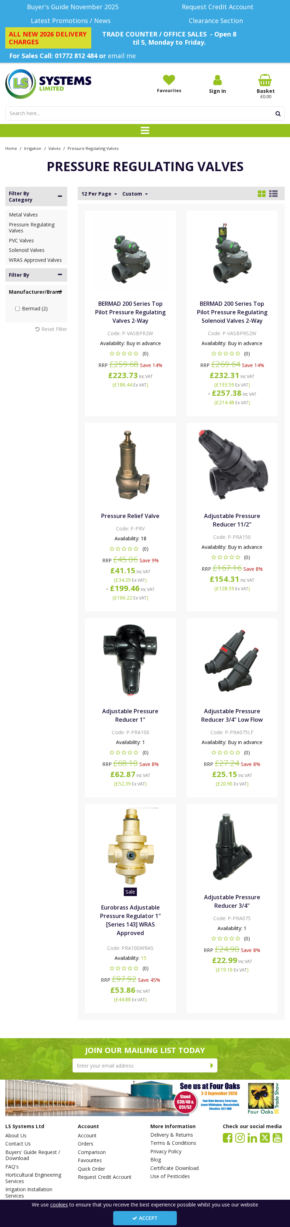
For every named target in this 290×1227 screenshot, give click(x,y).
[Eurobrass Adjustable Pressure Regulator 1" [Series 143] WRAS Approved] (130, 846)
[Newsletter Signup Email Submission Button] (212, 1065)
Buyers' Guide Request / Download (32, 1155)
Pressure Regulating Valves (31, 227)
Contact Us (18, 1144)
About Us (16, 1135)
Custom (133, 194)
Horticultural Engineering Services (33, 1178)
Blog (155, 1159)
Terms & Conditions (173, 1143)
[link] (227, 1138)
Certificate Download (174, 1168)
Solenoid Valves (27, 250)
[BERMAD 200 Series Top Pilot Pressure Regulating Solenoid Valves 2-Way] (232, 252)
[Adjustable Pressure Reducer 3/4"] (232, 846)
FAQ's (12, 1167)
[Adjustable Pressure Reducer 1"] (130, 660)
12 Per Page (97, 194)
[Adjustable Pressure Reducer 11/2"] (232, 465)
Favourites (90, 1160)
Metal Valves (23, 214)
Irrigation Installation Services (28, 1192)
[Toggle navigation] (145, 130)
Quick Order (91, 1169)
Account (87, 1135)
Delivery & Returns (171, 1135)
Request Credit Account (105, 1177)
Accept (148, 1218)
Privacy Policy (165, 1151)
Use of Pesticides (170, 1176)
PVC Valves (21, 240)
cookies (59, 1204)
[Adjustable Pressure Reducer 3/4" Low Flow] (232, 660)
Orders (85, 1144)
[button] (130, 353)
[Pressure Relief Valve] (130, 465)
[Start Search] (278, 113)
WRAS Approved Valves (35, 260)
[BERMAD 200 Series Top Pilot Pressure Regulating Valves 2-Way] (130, 252)
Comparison (92, 1152)
